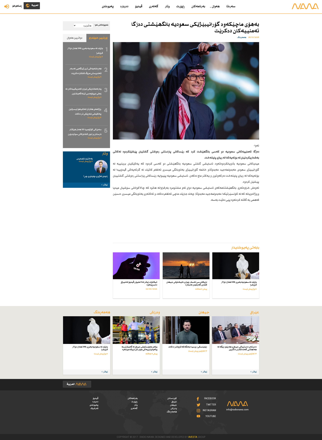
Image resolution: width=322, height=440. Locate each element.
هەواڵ (216, 6)
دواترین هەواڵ (74, 38)
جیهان (173, 405)
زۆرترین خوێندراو (98, 38)
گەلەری (153, 6)
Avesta (192, 437)
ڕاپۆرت (180, 6)
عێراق (174, 401)
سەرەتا (230, 6)
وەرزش (174, 408)
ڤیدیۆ (138, 6)
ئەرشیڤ (94, 408)
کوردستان (172, 398)
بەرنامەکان (198, 6)
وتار (167, 6)
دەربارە (124, 6)
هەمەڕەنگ (172, 411)
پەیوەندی (108, 6)
